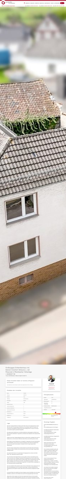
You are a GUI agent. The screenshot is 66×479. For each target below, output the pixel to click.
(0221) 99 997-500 (60, 5)
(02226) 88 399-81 (34, 5)
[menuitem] (24, 3)
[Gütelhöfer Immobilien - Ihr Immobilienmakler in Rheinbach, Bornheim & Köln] (8, 3)
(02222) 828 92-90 (48, 5)
